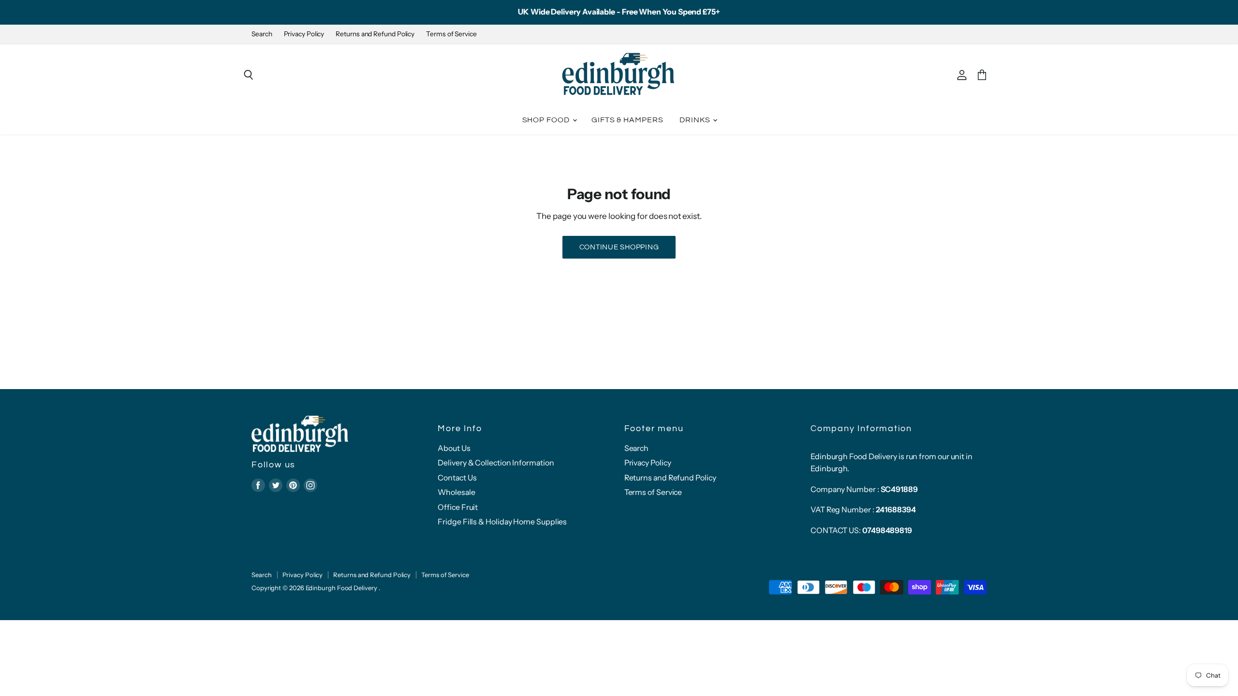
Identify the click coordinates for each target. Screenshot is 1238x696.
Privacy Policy (304, 34)
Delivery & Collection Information (496, 462)
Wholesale (456, 492)
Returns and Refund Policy (375, 34)
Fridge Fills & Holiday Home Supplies (502, 521)
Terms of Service (451, 34)
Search (261, 34)
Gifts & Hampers (627, 120)
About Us (454, 448)
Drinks (695, 120)
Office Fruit (458, 507)
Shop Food (547, 120)
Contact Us (457, 477)
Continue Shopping (619, 247)
